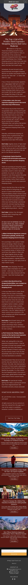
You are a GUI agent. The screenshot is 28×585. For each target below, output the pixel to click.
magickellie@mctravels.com (14, 569)
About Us (14, 563)
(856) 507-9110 (14, 2)
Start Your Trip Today (14, 418)
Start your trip (14, 554)
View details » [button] (14, 447)
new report (8, 84)
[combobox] (14, 551)
